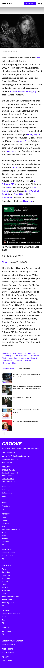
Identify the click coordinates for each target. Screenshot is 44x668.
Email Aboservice (8, 482)
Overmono (11, 151)
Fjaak (4, 358)
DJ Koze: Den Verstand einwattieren (25, 422)
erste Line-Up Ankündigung (23, 91)
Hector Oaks (12, 358)
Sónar (38, 57)
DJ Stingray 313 (8, 355)
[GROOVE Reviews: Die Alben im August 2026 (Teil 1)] (7, 378)
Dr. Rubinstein (22, 355)
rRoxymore (27, 201)
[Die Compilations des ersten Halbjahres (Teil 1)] (7, 414)
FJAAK (5, 194)
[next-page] (6, 433)
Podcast (5, 406)
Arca (14, 167)
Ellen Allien (19, 194)
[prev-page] (3, 433)
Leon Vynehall (32, 190)
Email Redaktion (8, 479)
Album (4, 382)
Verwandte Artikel (8, 369)
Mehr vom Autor (24, 369)
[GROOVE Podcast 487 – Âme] (7, 402)
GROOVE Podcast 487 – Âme (23, 398)
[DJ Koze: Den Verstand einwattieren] (7, 425)
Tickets (5, 262)
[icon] (40, 4)
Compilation (6, 417)
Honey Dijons (33, 134)
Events (5, 39)
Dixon (9, 187)
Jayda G (22, 141)
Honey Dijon (24, 358)
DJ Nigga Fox (30, 353)
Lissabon (18, 360)
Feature (5, 394)
